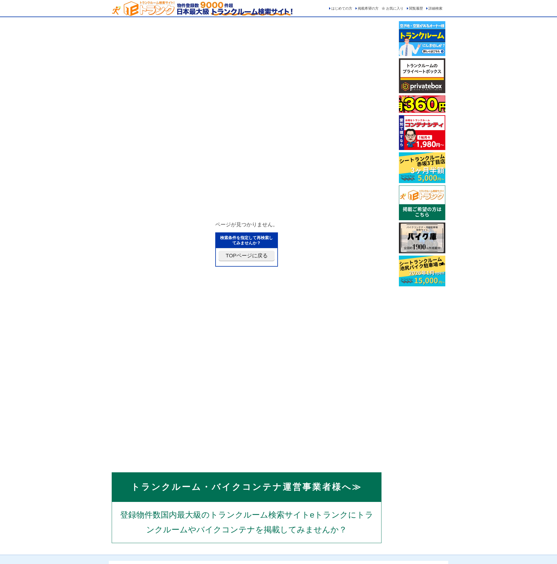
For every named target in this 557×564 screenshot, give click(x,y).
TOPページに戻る (247, 255)
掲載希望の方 (368, 8)
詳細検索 (435, 8)
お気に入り (395, 8)
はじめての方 (341, 8)
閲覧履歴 (416, 8)
